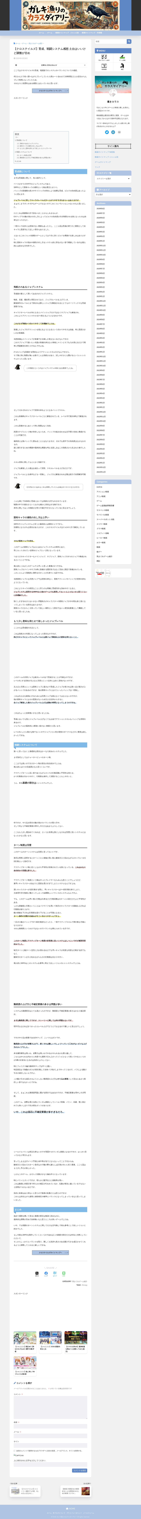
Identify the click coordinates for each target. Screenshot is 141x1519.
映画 (98, 547)
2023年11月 (101, 361)
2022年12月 (101, 412)
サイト (16, 1442)
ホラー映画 (101, 543)
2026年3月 (101, 232)
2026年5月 (101, 223)
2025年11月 (101, 250)
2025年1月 (101, 296)
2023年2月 (101, 403)
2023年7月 (101, 380)
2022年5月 (101, 444)
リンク (97, 167)
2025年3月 (101, 287)
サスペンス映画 (103, 510)
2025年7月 (101, 269)
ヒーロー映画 (102, 538)
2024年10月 (101, 310)
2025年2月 (101, 292)
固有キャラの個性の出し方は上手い (31, 146)
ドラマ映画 (101, 529)
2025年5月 (101, 278)
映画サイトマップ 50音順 (92, 33)
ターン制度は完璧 (25, 155)
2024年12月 (101, 301)
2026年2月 (101, 236)
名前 (17, 1422)
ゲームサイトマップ (103, 162)
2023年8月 (101, 375)
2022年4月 (101, 449)
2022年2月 (101, 458)
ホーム (41, 33)
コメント (18, 1394)
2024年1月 (101, 352)
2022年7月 (101, 435)
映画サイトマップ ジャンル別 (67, 33)
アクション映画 (103, 492)
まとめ (18, 161)
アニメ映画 (101, 496)
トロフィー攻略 (103, 533)
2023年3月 (101, 398)
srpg (85, 1285)
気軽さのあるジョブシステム (29, 143)
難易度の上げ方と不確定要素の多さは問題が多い (36, 157)
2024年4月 (101, 338)
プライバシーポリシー (74, 1513)
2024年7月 (101, 324)
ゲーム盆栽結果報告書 (105, 506)
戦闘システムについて (24, 152)
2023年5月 (101, 389)
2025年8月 (101, 264)
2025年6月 (101, 273)
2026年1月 (101, 241)
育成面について (21, 140)
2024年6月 (101, 329)
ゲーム (49, 33)
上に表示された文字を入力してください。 (30, 1461)
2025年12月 (101, 246)
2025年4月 (101, 283)
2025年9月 (101, 259)
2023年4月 (101, 394)
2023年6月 (101, 384)
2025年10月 (101, 255)
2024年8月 (101, 320)
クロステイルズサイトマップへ (50, 91)
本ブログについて (59, 1513)
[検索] (129, 41)
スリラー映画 (102, 524)
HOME (71, 1508)
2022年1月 (101, 463)
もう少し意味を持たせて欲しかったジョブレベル (36, 148)
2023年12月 (101, 357)
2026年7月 (101, 213)
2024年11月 (101, 306)
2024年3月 (101, 343)
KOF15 (99, 487)
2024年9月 (101, 315)
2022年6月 (101, 440)
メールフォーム (88, 1513)
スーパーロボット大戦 (105, 520)
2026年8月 (101, 209)
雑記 (98, 561)
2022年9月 (101, 426)
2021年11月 (101, 472)
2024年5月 (101, 333)
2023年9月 (101, 370)
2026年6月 (101, 218)
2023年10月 (101, 366)
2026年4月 (101, 227)
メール (17, 1432)
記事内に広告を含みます (49, 65)
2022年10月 (101, 421)
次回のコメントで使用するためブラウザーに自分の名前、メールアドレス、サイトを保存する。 (49, 1451)
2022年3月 (101, 454)
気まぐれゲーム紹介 (79, 1281)
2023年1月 (101, 407)
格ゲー (99, 552)
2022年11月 (101, 417)
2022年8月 (101, 430)
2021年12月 (101, 467)
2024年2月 (101, 347)
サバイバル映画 (103, 515)
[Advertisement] (50, 115)
